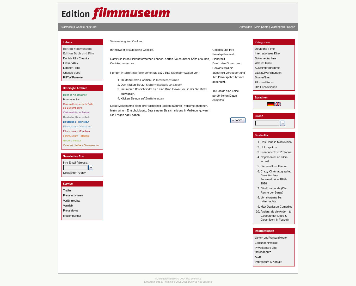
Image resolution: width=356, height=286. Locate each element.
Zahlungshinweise (266, 242)
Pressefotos (70, 210)
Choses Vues (71, 72)
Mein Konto (261, 26)
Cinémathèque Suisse (76, 112)
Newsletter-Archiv (74, 172)
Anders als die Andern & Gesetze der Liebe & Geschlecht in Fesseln (276, 215)
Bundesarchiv (71, 99)
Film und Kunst (264, 82)
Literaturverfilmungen (268, 72)
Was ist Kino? (263, 63)
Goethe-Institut (72, 140)
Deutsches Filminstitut (76, 121)
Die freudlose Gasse (274, 166)
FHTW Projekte (73, 77)
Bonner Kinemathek (75, 94)
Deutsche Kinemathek (76, 117)
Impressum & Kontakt (268, 261)
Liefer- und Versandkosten (271, 237)
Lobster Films (71, 67)
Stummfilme (262, 77)
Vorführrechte (71, 200)
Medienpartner (72, 215)
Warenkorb (278, 26)
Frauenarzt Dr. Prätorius (276, 152)
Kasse (291, 26)
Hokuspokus (269, 147)
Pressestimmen (73, 195)
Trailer (67, 190)
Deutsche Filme (265, 48)
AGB (258, 256)
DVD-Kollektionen (266, 87)
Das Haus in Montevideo (276, 142)
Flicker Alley (70, 63)
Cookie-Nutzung (86, 26)
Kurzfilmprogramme (267, 67)
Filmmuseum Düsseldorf (77, 126)
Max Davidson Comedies (276, 206)
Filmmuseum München (76, 131)
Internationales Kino (267, 53)
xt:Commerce (193, 278)
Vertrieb (68, 205)
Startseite (67, 26)
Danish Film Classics (76, 58)
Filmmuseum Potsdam (76, 135)
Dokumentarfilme (265, 58)
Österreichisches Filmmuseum (81, 145)
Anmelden (246, 26)
